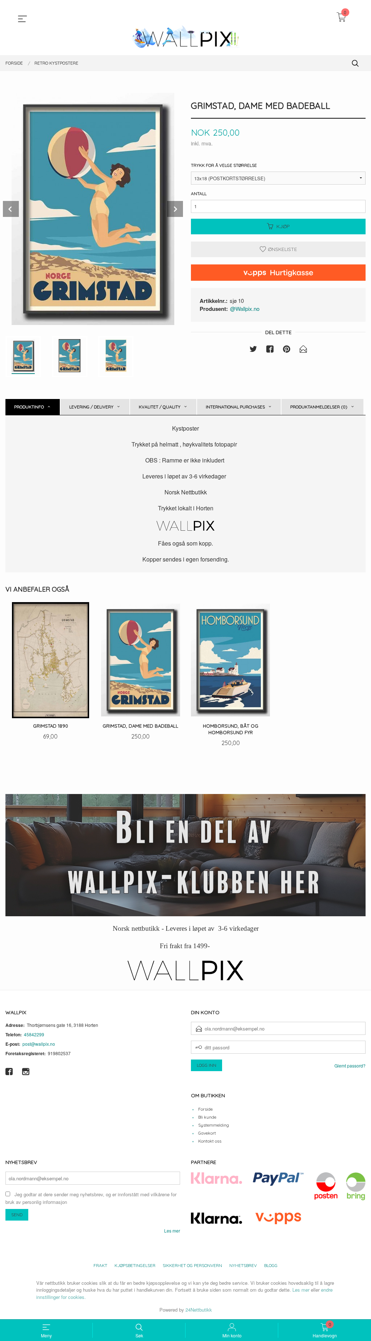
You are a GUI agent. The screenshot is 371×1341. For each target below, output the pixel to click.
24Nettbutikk (199, 1309)
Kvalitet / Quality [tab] (159, 407)
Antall (199, 193)
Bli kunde (207, 1117)
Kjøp (283, 226)
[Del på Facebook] (269, 350)
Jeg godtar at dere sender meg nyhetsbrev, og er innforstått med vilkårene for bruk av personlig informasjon (90, 1198)
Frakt (100, 1265)
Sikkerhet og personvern (192, 1265)
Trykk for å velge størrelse (224, 165)
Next (175, 209)
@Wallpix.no (244, 308)
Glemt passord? (350, 1065)
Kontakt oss (209, 1141)
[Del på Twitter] (253, 350)
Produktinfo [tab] (29, 407)
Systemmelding (213, 1125)
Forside (205, 1109)
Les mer (172, 1230)
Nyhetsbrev (243, 1265)
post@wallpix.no (38, 1044)
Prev (11, 209)
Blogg (271, 1265)
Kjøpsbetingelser (134, 1265)
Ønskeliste (281, 249)
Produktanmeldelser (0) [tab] (318, 407)
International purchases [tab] (235, 407)
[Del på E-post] (303, 350)
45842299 (34, 1034)
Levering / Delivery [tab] (91, 407)
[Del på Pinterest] (286, 350)
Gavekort (207, 1133)
